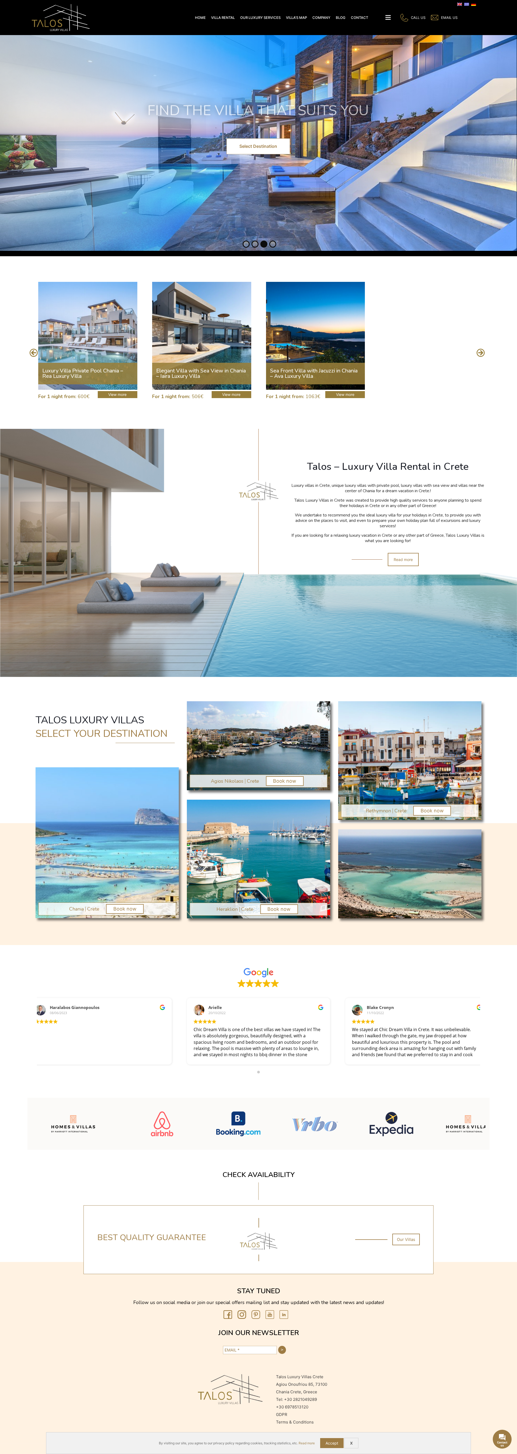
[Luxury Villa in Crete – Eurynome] (429, 336)
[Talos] (61, 17)
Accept (332, 1443)
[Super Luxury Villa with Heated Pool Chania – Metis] (87, 336)
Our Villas (406, 1239)
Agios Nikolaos (227, 781)
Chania (76, 909)
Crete (93, 909)
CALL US (418, 17)
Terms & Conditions (295, 1422)
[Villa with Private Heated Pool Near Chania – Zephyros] (315, 336)
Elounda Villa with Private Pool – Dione (195, 373)
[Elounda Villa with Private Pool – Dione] (201, 336)
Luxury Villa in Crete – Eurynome (423, 373)
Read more (403, 559)
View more (117, 394)
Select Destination (258, 146)
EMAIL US (449, 17)
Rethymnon (378, 811)
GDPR (281, 1414)
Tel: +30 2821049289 (296, 1399)
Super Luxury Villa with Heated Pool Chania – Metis (86, 373)
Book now (125, 909)
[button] (33, 353)
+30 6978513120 (292, 1406)
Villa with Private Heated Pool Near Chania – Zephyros (313, 373)
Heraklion (227, 909)
